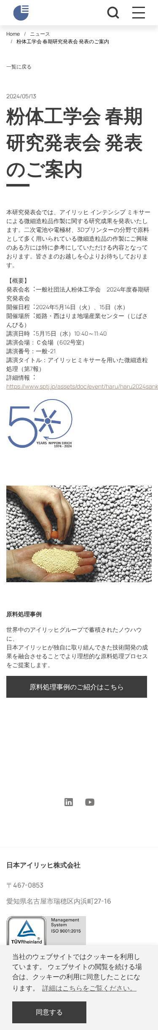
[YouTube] (90, 802)
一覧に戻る (19, 66)
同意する (49, 1012)
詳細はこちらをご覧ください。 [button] (89, 988)
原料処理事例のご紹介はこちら (76, 686)
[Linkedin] (68, 802)
